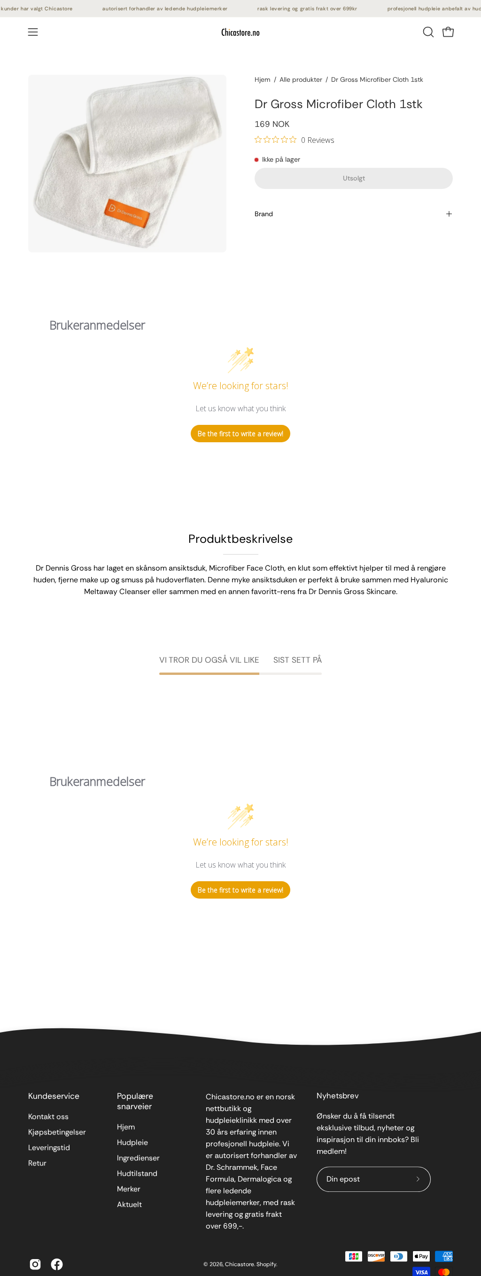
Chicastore (239, 1264)
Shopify (266, 1264)
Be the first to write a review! (240, 433)
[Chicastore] (240, 31)
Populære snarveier (135, 1101)
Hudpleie (132, 1142)
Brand (264, 214)
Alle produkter (300, 79)
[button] (427, 32)
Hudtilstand (137, 1173)
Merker (128, 1189)
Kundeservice (53, 1096)
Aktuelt (129, 1204)
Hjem (263, 79)
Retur (37, 1163)
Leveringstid (49, 1147)
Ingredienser (138, 1158)
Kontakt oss (48, 1116)
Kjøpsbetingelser (57, 1132)
